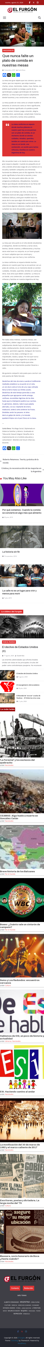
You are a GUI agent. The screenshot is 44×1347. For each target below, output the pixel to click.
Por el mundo (9, 642)
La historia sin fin (11, 552)
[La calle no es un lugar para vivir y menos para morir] (22, 566)
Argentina (25, 1302)
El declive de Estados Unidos (27, 673)
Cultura (8, 985)
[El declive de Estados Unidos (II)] (22, 626)
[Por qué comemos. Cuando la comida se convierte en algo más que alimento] (22, 485)
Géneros (8, 1041)
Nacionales (8, 50)
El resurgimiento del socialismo (27, 685)
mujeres (24, 1311)
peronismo (32, 1311)
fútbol (18, 1308)
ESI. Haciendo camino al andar (17, 1091)
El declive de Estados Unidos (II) (20, 649)
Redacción (28, 1288)
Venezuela (26, 1314)
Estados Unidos (9, 1308)
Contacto (15, 1288)
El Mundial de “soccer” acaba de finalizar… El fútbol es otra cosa (28, 697)
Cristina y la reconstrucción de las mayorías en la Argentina (21, 470)
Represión (18, 1314)
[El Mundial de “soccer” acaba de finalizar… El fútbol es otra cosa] (7, 698)
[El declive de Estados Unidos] (7, 675)
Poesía (38, 1311)
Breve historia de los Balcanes (17, 871)
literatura (36, 1308)
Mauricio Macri (14, 1311)
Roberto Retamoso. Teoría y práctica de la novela (20, 461)
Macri (5, 1311)
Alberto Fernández (11, 1302)
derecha (14, 1305)
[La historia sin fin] (22, 527)
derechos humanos (24, 1305)
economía (35, 1305)
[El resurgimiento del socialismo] (7, 687)
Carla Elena (21, 70)
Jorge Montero (26, 1308)
